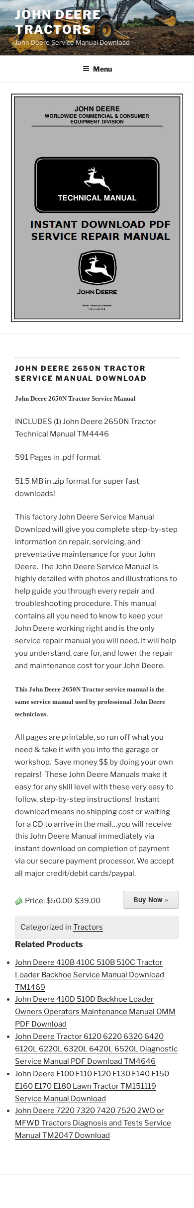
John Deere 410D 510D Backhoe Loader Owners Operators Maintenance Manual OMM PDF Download (95, 1012)
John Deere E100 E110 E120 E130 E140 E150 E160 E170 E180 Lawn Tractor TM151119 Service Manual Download (92, 1086)
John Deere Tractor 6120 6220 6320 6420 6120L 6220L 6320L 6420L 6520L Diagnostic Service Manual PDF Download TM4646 (96, 1049)
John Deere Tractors (58, 22)
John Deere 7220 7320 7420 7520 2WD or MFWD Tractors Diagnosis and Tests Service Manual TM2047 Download (93, 1123)
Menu (102, 69)
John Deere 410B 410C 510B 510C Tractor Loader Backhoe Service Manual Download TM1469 (89, 975)
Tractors (88, 927)
